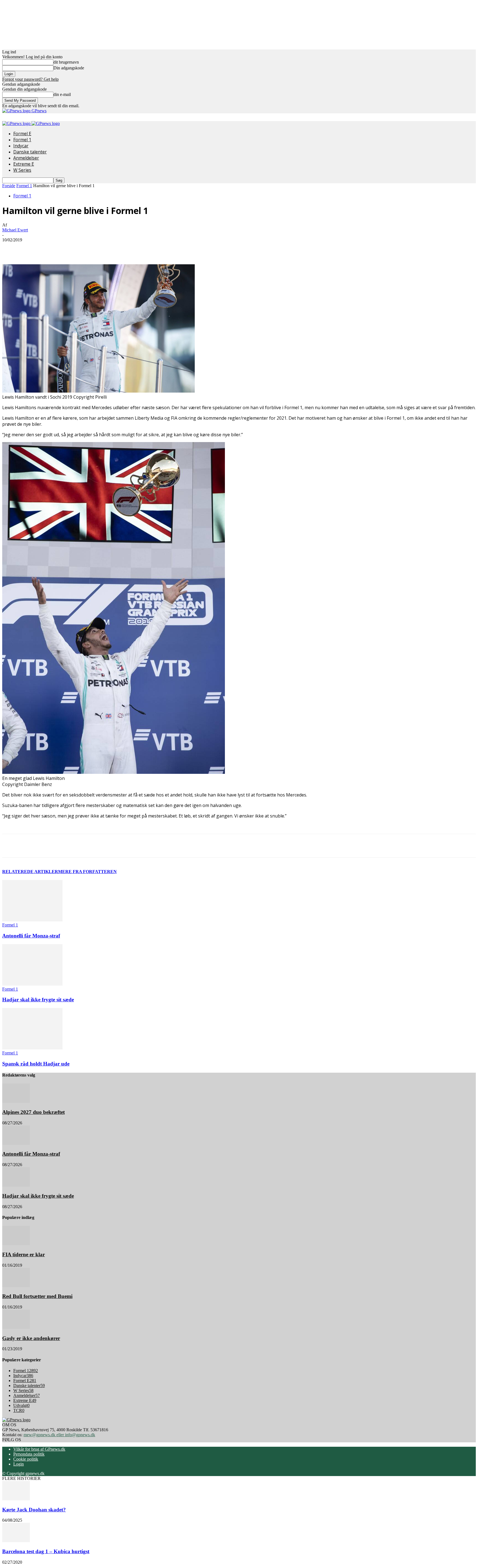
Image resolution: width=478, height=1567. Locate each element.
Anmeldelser (26, 158)
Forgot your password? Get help (30, 79)
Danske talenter (30, 152)
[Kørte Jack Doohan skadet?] (16, 1499)
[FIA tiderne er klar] (16, 1243)
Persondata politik (29, 1454)
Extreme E (23, 164)
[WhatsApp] (108, 248)
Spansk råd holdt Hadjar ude (35, 1064)
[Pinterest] (88, 248)
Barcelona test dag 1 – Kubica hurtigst (45, 1551)
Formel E (22, 133)
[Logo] (17, 123)
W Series (22, 170)
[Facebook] (48, 248)
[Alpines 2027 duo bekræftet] (16, 1101)
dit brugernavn (66, 62)
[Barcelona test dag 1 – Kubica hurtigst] (16, 1540)
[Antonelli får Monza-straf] (32, 920)
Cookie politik (25, 1459)
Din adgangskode (68, 68)
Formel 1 (22, 140)
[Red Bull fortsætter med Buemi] (16, 1285)
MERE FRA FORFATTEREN (87, 871)
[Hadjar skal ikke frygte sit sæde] (32, 984)
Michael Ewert (15, 230)
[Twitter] (68, 248)
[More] (128, 248)
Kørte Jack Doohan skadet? (34, 1510)
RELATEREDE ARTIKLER (30, 871)
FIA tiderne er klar (23, 1254)
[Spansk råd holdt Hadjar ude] (32, 1048)
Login (18, 1464)
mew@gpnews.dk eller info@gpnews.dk (59, 1434)
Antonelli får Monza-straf (31, 936)
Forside (8, 185)
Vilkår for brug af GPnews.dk (39, 1449)
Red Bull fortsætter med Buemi (37, 1296)
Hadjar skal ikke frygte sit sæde (38, 999)
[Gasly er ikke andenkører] (16, 1327)
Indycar (20, 146)
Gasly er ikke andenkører (31, 1338)
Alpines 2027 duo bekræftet (33, 1112)
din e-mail (62, 94)
